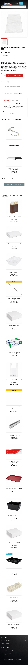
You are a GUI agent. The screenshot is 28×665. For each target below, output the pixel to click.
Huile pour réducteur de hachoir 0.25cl (14, 217)
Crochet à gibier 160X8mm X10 (14, 141)
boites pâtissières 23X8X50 (14, 542)
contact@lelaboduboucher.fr (14, 659)
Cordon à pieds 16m (14, 597)
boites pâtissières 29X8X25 (14, 325)
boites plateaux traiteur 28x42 (14, 243)
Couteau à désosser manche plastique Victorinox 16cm (13, 169)
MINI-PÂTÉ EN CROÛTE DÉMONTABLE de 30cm (14, 435)
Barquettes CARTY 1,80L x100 (14, 515)
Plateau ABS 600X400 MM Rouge (14, 488)
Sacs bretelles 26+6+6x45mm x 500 (14, 379)
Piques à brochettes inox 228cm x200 (14, 299)
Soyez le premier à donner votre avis (14, 184)
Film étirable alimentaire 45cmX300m (14, 462)
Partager (7, 81)
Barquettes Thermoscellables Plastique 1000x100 (14, 271)
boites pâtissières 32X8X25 (14, 624)
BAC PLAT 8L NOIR (13, 570)
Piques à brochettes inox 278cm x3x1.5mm (14, 407)
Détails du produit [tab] (15, 100)
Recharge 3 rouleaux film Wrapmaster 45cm (14, 353)
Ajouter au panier (14, 75)
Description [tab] (6, 100)
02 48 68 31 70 (9, 657)
